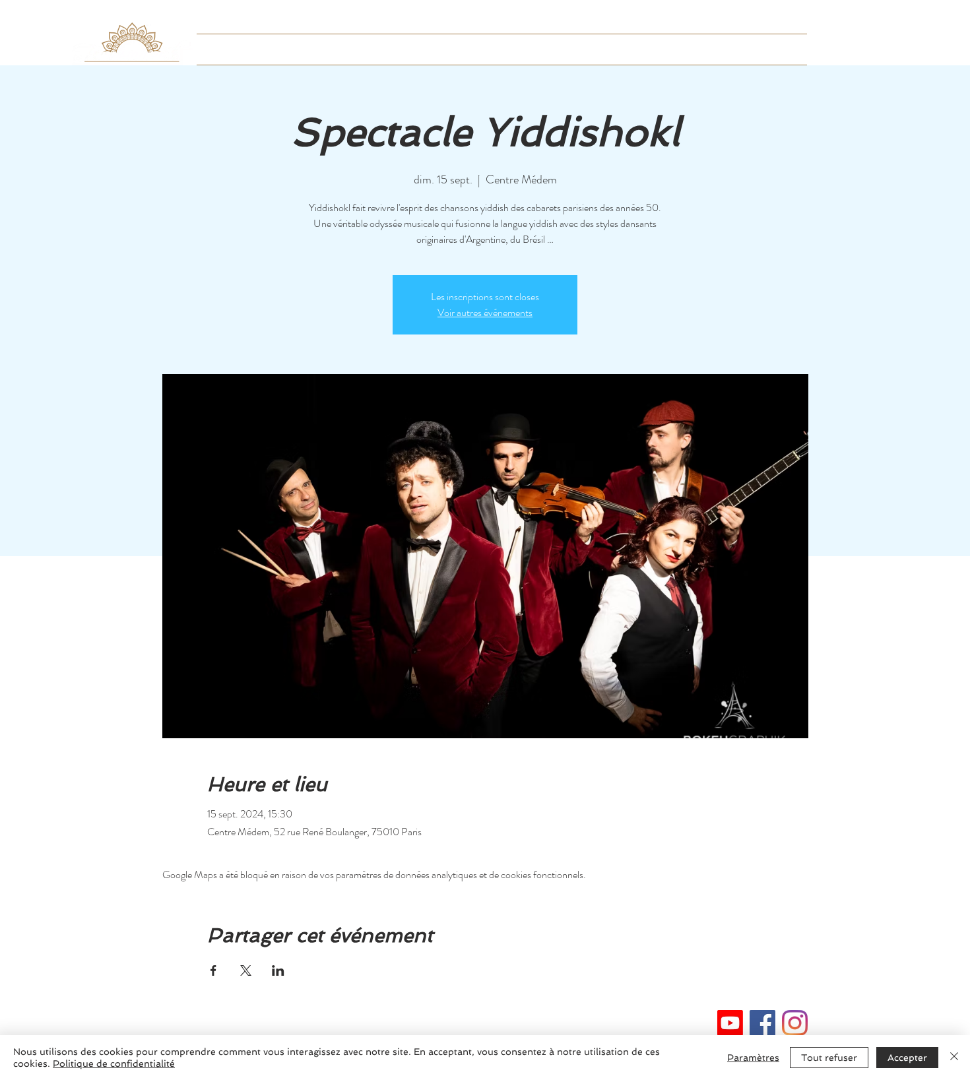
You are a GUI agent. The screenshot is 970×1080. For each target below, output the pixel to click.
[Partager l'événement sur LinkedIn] (278, 970)
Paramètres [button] (753, 1057)
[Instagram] (795, 1023)
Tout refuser (829, 1057)
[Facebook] (762, 1023)
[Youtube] (730, 1023)
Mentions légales (485, 1018)
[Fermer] (954, 1057)
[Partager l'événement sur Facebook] (213, 970)
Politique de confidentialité (114, 1063)
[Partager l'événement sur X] (246, 970)
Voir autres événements (485, 312)
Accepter (907, 1057)
